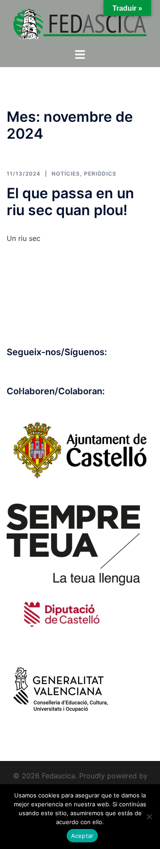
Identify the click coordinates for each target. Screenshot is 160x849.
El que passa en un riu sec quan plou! (70, 201)
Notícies (66, 173)
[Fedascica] (80, 23)
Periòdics (100, 173)
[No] (148, 816)
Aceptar (82, 835)
